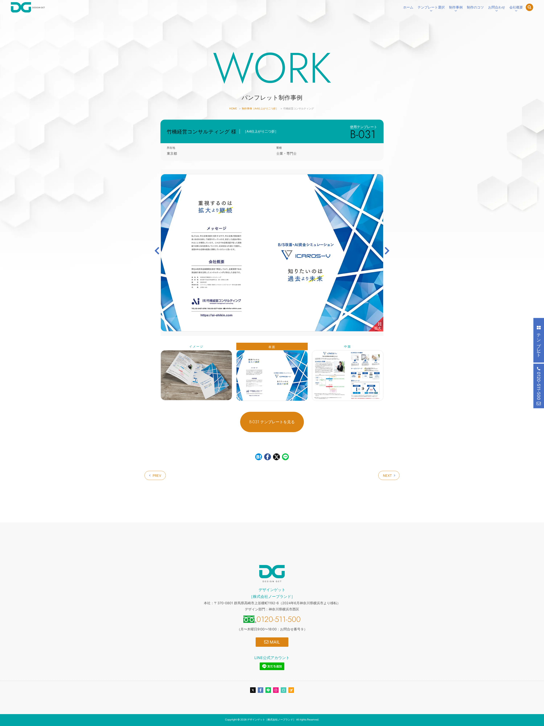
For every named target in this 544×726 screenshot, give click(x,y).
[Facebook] (260, 690)
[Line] (268, 690)
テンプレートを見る (272, 422)
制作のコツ (475, 7)
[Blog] (291, 690)
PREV (157, 475)
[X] (253, 690)
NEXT (387, 475)
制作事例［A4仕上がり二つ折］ (260, 108)
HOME (233, 108)
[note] (283, 690)
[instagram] (276, 690)
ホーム (408, 7)
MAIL (274, 642)
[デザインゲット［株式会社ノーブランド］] (28, 7)
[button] (157, 250)
